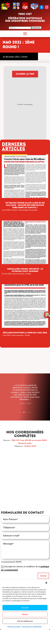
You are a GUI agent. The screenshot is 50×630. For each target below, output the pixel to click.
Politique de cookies (14, 626)
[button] (46, 583)
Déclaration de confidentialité (31, 626)
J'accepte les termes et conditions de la (25, 568)
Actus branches (19, 274)
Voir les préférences (25, 621)
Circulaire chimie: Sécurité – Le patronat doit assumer (25, 270)
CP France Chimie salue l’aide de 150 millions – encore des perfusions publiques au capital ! (25, 205)
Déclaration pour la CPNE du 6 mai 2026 (25, 332)
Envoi (43, 575)
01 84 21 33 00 (30, 446)
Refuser (25, 614)
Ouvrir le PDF (25, 74)
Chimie (24, 57)
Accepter (25, 608)
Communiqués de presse (27, 210)
